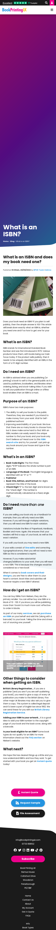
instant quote (44, 761)
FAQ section (35, 737)
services (27, 613)
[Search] (46, 2)
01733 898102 (28, 843)
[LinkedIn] (28, 850)
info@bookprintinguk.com (28, 840)
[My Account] (52, 2)
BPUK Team (39, 270)
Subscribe (28, 859)
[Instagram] (24, 850)
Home (28, 895)
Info (28, 923)
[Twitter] (19, 850)
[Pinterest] (40, 850)
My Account (28, 907)
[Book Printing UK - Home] (14, 10)
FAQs (28, 915)
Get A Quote (28, 911)
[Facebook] (15, 850)
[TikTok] (36, 850)
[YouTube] (32, 850)
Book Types (28, 927)
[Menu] (52, 10)
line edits (30, 547)
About (28, 903)
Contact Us (28, 899)
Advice (48, 270)
